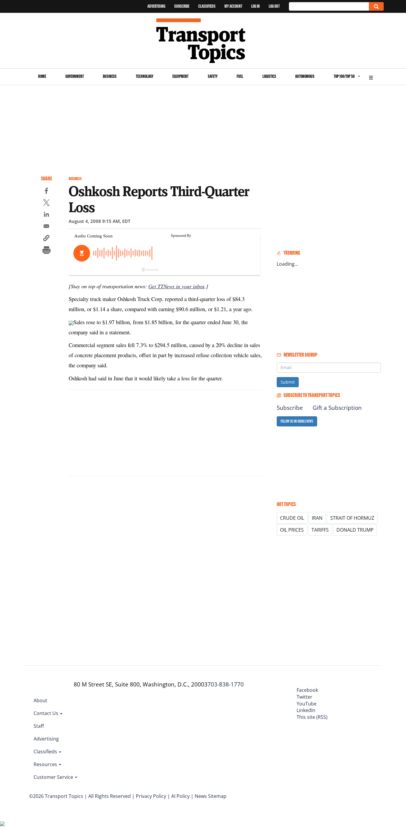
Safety (213, 76)
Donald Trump (355, 530)
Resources (46, 764)
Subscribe (181, 6)
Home (42, 76)
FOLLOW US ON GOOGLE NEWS (297, 421)
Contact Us (46, 713)
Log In (255, 6)
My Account (233, 6)
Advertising (156, 6)
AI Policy (180, 796)
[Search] (376, 6)
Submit (288, 382)
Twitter (304, 697)
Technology (144, 76)
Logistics (269, 76)
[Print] (46, 250)
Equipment (180, 76)
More (371, 77)
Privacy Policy (151, 796)
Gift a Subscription (337, 408)
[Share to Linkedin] (46, 215)
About (40, 700)
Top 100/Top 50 (344, 76)
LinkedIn (306, 710)
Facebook (307, 690)
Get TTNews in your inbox (176, 286)
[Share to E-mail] (46, 227)
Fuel (240, 76)
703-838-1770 (225, 684)
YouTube (307, 703)
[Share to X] (46, 203)
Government (74, 76)
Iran (317, 518)
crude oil (292, 518)
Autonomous (304, 76)
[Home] (203, 40)
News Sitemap (210, 796)
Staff (39, 726)
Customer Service (54, 777)
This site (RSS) (312, 717)
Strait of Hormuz (352, 518)
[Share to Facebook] (46, 191)
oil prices (292, 530)
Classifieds (206, 6)
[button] (46, 239)
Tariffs (320, 530)
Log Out (274, 6)
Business (110, 76)
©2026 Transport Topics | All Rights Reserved (80, 796)
